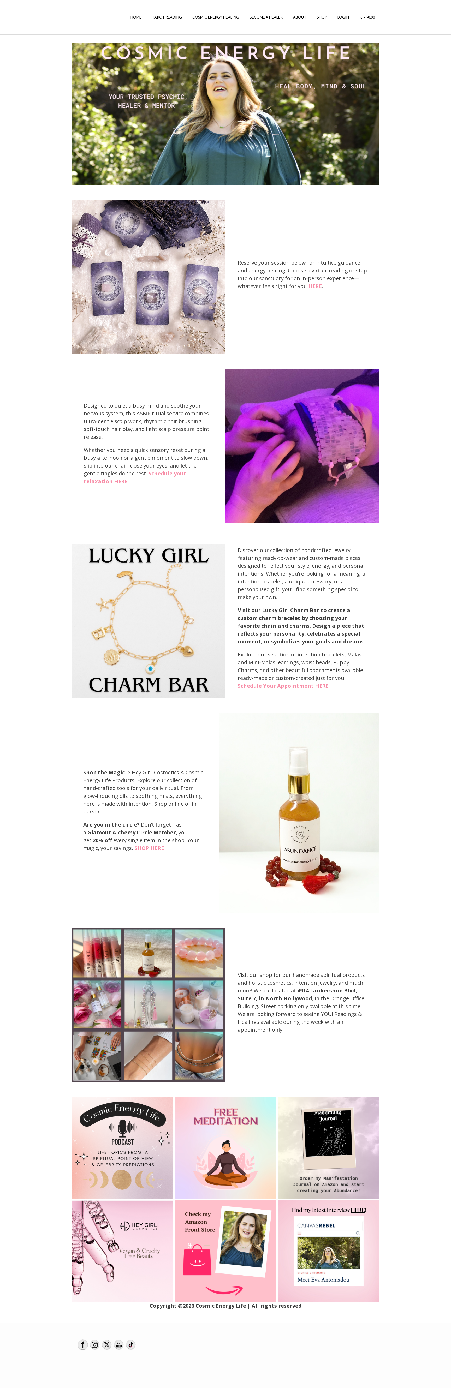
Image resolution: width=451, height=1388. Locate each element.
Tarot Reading (167, 17)
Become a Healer (266, 17)
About (299, 17)
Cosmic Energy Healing (215, 17)
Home (135, 17)
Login (343, 17)
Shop (322, 17)
